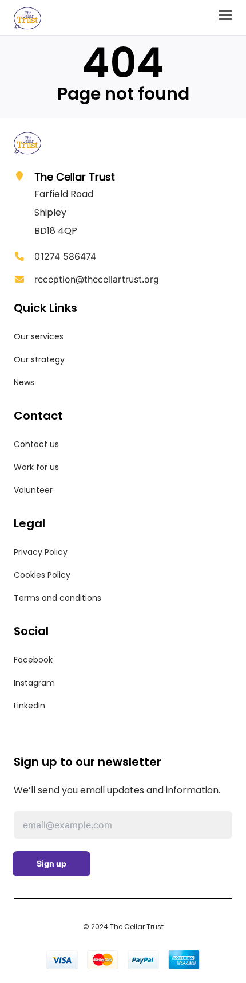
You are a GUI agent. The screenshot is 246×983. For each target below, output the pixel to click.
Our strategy (39, 359)
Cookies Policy (42, 575)
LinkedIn (29, 705)
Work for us (36, 467)
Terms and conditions (57, 598)
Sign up (51, 863)
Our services (39, 336)
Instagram (34, 682)
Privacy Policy (41, 552)
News (24, 382)
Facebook (33, 659)
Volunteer (33, 490)
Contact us (36, 444)
